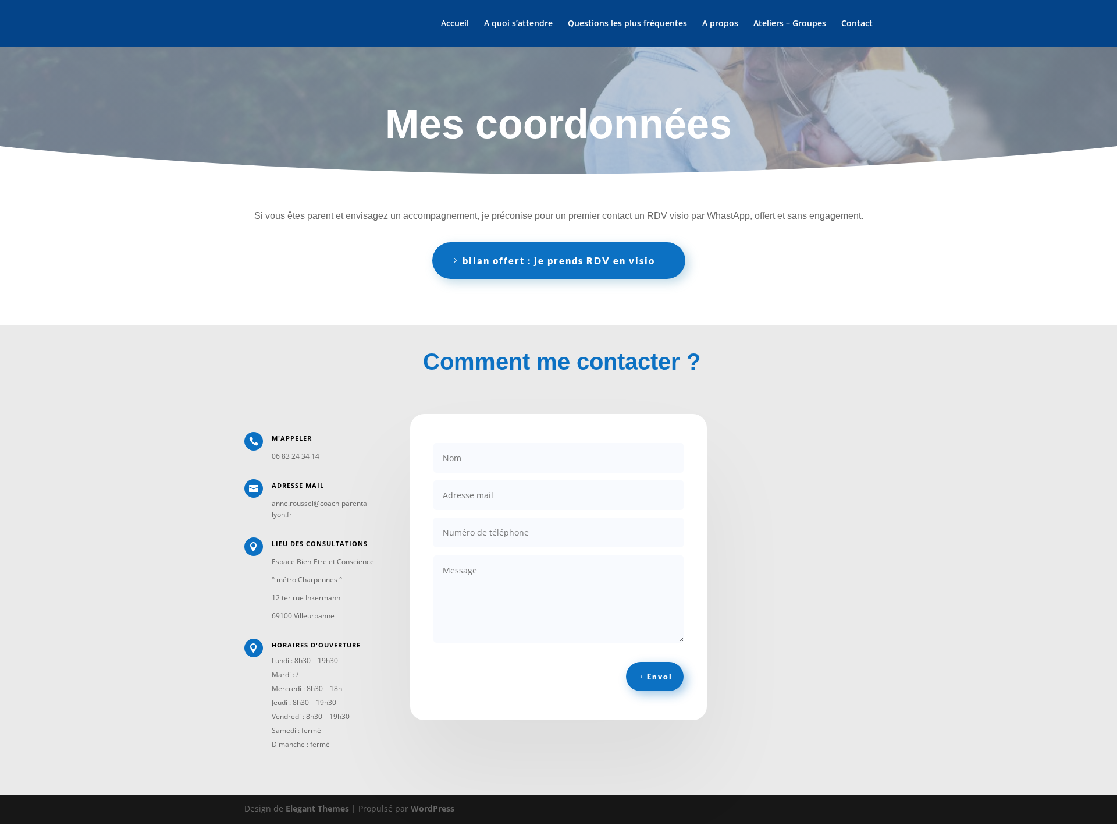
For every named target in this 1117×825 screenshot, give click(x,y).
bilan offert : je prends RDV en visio (559, 260)
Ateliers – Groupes (789, 24)
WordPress (432, 808)
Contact (857, 24)
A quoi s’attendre (518, 24)
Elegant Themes (317, 808)
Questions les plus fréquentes (627, 24)
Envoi (660, 676)
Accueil (455, 24)
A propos (720, 24)
